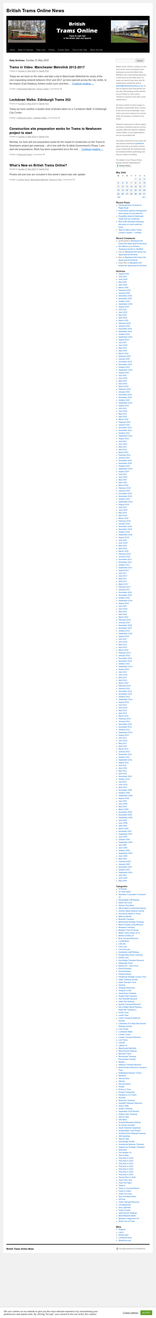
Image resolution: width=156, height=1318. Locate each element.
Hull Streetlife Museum (128, 999)
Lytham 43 (123, 1045)
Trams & (122, 1186)
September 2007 (125, 834)
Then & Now (124, 1155)
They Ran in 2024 (126, 1172)
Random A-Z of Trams (127, 1095)
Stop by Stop (124, 1139)
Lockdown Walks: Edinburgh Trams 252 (40, 99)
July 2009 (123, 801)
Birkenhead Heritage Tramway (131, 922)
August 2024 (124, 340)
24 (144, 190)
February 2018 (125, 554)
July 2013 (123, 705)
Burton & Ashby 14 (126, 936)
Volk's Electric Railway (128, 1213)
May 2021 (123, 447)
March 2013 (123, 716)
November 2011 (125, 754)
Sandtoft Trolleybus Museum (130, 1103)
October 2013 (124, 697)
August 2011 (124, 763)
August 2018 (124, 537)
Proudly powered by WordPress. (132, 1249)
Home (12, 49)
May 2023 (123, 381)
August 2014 (124, 669)
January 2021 (124, 458)
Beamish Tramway (126, 919)
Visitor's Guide (124, 1210)
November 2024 (125, 331)
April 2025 (123, 318)
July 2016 (123, 606)
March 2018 (123, 551)
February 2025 (125, 323)
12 (123, 186)
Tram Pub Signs (125, 1183)
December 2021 (125, 428)
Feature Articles (125, 974)
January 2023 (124, 392)
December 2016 (125, 592)
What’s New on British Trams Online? (38, 165)
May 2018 (123, 546)
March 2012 (123, 749)
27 (127, 193)
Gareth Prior (44, 71)
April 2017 (123, 581)
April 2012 (123, 746)
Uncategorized (125, 1205)
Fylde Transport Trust (127, 982)
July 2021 (123, 441)
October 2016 (124, 598)
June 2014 (123, 675)
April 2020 (123, 482)
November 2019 (125, 496)
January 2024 (124, 359)
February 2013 (125, 719)
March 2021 (123, 452)
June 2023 (123, 378)
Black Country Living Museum (131, 925)
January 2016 (124, 623)
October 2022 (124, 400)
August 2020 (124, 472)
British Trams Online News (35, 10)
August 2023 (124, 373)
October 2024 (124, 334)
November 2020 (125, 463)
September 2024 (125, 337)
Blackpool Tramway (127, 927)
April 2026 (123, 285)
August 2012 (124, 735)
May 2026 (123, 282)
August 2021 (124, 439)
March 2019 (123, 518)
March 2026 (123, 288)
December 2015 (125, 625)
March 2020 (123, 485)
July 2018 (123, 540)
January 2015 (124, 655)
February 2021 (125, 455)
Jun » (144, 197)
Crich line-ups (124, 949)
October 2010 (124, 779)
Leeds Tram (123, 1015)
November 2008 (125, 815)
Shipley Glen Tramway (128, 1114)
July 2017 (123, 573)
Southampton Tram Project (130, 1131)
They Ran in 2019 (126, 1158)
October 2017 (124, 565)
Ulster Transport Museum (129, 1202)
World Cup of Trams (127, 1221)
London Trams (24, 179)
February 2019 (125, 521)
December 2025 (125, 296)
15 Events (123, 889)
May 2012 (123, 743)
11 (118, 186)
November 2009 (125, 790)
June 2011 (123, 768)
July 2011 (122, 765)
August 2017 (124, 570)
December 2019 (125, 493)
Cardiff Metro (124, 941)
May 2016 (123, 612)
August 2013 (124, 702)
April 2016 (123, 614)
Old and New (124, 1078)
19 (123, 190)
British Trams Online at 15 (129, 933)
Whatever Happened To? (129, 1218)
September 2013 (125, 699)
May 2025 (123, 315)
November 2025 (125, 298)
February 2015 (125, 653)
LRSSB (122, 1043)
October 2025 (124, 301)
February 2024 (125, 356)
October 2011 (124, 757)
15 (136, 186)
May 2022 (123, 414)
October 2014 (124, 664)
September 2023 (125, 370)
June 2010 (123, 785)
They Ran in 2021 (126, 1164)
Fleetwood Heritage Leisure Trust (132, 977)
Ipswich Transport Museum (130, 1004)
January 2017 (124, 590)
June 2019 (123, 510)
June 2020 (123, 477)
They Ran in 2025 (126, 1175)
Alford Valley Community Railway (132, 908)
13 (127, 186)
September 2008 (125, 818)
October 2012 (124, 730)
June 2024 (123, 345)
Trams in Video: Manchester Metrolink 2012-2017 (47, 67)
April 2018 (123, 548)
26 (123, 193)
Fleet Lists (41, 49)
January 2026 (124, 293)
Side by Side (124, 1117)
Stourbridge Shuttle (127, 1142)
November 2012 (125, 727)
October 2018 (124, 532)
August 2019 (124, 504)
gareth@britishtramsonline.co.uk (129, 86)
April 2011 (123, 774)
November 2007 (125, 831)
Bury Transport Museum (128, 938)
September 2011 (125, 760)
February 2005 (125, 861)
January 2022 (124, 425)
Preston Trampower (127, 1092)
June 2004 (123, 878)
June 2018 (123, 543)
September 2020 (125, 469)
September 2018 (125, 535)
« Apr (118, 197)
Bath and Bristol (125, 916)
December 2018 (125, 526)
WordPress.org (125, 1240)
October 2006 (124, 839)
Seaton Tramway (126, 1109)
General (122, 985)
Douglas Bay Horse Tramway (131, 955)
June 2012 (123, 741)
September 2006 (125, 842)
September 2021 (125, 436)
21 (131, 190)
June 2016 (123, 609)
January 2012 (124, 752)
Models (122, 1062)
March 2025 (123, 320)
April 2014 (123, 680)
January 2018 (124, 557)
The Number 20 (125, 1153)
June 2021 (123, 444)
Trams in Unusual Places (129, 1188)
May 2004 (123, 881)
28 (131, 193)
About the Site (96, 49)
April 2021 (123, 450)
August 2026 (124, 274)
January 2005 (124, 864)
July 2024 (123, 342)
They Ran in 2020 (126, 1161)
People (121, 1087)
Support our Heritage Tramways (132, 1147)
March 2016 (123, 617)
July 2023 (123, 375)
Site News (123, 1120)
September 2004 (125, 872)
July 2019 (123, 507)
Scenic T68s (124, 1106)
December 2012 (125, 724)
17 (144, 186)
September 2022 (125, 403)
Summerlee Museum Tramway (131, 1144)
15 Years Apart (125, 892)
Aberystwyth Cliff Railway (129, 900)
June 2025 (123, 312)
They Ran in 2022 (126, 1166)
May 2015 (123, 645)
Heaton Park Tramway (128, 996)
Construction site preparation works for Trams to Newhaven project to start (55, 130)
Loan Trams (123, 1029)
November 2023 (125, 364)
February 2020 (125, 488)
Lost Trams (123, 1040)
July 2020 (123, 474)
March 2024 (123, 353)
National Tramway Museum (130, 1065)
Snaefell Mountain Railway (130, 1122)
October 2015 (124, 631)
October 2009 (124, 793)
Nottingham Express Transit (130, 1073)
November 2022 (125, 397)
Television (123, 1150)
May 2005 (123, 859)
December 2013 (125, 691)
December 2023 (125, 362)
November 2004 (125, 867)
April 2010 (123, 787)
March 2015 (123, 650)
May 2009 (123, 807)
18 (118, 190)
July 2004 (123, 875)
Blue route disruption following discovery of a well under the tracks (131, 224)
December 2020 (125, 461)
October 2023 (124, 367)
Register (122, 1229)
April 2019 (123, 515)
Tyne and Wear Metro (127, 1196)
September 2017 (125, 568)
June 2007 (123, 837)
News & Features (25, 49)
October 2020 (124, 466)
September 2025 (125, 304)
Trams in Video (42, 88)
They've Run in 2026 (127, 1177)
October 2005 (124, 850)
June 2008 (123, 823)
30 (140, 193)
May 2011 (123, 771)
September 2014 (125, 666)
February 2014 (125, 686)
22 (136, 190)
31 (144, 193)
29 (136, 193)
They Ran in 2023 (126, 1169)
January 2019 (124, 524)
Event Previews (125, 969)
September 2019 (125, 502)
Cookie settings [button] (130, 1313)
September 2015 (125, 634)
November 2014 (125, 661)
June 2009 (123, 804)
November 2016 (125, 595)
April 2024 (123, 351)
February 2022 (125, 422)
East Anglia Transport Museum (131, 960)
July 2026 (123, 277)
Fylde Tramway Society (128, 980)
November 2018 (125, 529)
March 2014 (123, 683)
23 (140, 190)
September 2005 (125, 853)
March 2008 (123, 829)
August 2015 (124, 636)
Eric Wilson (123, 246)
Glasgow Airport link (127, 988)
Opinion (122, 1081)
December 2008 (125, 812)
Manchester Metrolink (26, 88)
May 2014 (123, 677)
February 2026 (125, 290)
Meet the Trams (125, 1054)
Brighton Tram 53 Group (128, 930)
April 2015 (123, 647)
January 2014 (124, 688)
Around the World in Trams (130, 914)
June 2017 (123, 576)
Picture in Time (55, 179)
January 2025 (124, 326)
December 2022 (125, 395)
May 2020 (123, 480)
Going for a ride (125, 991)
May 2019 (123, 513)
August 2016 (124, 603)
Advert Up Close (125, 903)
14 (131, 186)
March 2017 (123, 584)
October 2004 (124, 870)
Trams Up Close (125, 1194)
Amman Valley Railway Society (131, 911)
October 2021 (124, 433)
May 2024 (123, 348)
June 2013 (123, 708)
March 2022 (123, 419)
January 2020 (124, 491)
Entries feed (123, 1235)
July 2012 (123, 738)
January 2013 (124, 721)
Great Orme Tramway (127, 993)
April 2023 (123, 384)
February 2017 (125, 587)
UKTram (122, 1199)
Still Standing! (124, 1136)
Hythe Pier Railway (126, 1002)
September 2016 (125, 601)
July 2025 (123, 309)
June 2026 (123, 279)
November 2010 (125, 776)
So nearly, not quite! (127, 1125)
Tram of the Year (79, 49)
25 (118, 193)
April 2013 (123, 713)
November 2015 (125, 628)
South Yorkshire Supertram (130, 1128)
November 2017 (125, 562)
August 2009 (124, 798)
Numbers (122, 1076)
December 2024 (125, 329)
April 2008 (123, 826)
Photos (52, 49)
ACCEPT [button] (146, 1313)
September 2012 (125, 732)
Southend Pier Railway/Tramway (132, 1133)
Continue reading (83, 83)
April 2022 (123, 417)
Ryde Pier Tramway (127, 1100)
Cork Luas (123, 947)
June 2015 (123, 642)
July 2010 (123, 782)
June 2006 (123, 848)
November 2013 (125, 694)
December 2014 (125, 658)
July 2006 (123, 845)
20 (127, 190)
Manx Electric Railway (128, 1051)
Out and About (124, 1084)
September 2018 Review (129, 1111)
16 (140, 186)
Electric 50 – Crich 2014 (128, 966)
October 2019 (124, 499)
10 (144, 182)
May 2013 (123, 710)
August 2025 (124, 307)
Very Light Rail (125, 1207)
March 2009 (123, 809)
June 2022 (123, 411)
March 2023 (123, 386)
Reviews (122, 1098)
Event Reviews (125, 971)
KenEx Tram (124, 1012)
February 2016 (125, 620)
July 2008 (123, 820)
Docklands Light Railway (129, 952)
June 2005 (123, 856)
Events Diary (63, 49)
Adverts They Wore (126, 905)
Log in (121, 1232)
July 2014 (123, 672)
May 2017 (123, 579)
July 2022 (123, 408)
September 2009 (125, 796)
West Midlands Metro (127, 1216)
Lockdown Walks (40, 117)
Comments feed (125, 1238)
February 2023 (125, 389)
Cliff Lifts (122, 944)
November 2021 (125, 430)
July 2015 (123, 639)
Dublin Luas (124, 958)
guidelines (139, 143)
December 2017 (125, 559)
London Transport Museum (130, 1037)
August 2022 (124, 406)
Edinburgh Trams (25, 117)
